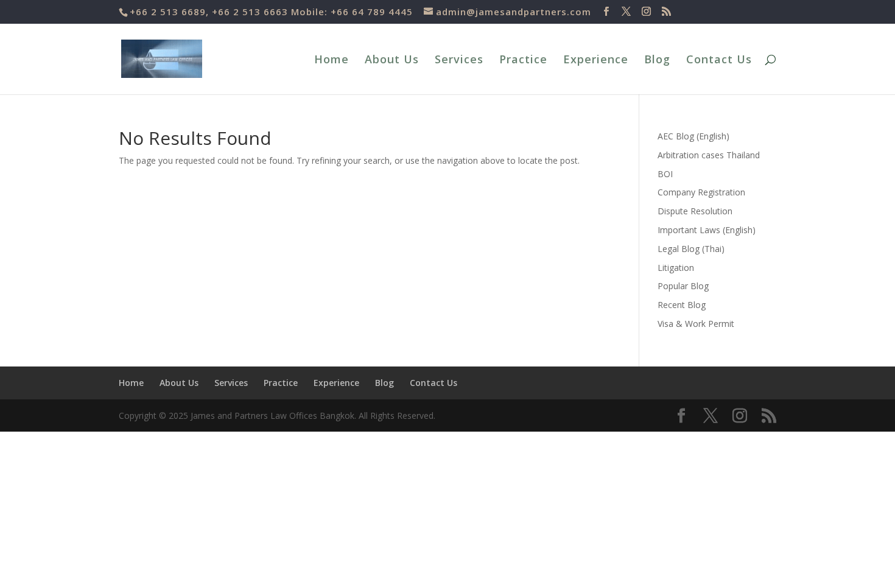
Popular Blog (683, 286)
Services (459, 60)
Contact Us (719, 60)
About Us (392, 60)
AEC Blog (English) (693, 136)
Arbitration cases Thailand (709, 155)
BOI (665, 174)
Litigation (676, 267)
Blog (657, 60)
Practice (523, 60)
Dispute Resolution (695, 211)
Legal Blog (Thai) (691, 248)
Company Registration (701, 192)
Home (331, 60)
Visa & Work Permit (696, 323)
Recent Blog (682, 304)
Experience (595, 60)
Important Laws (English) (707, 230)
